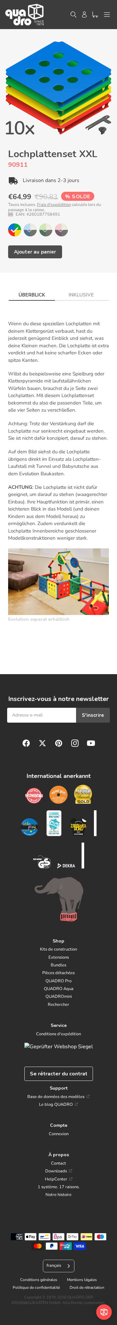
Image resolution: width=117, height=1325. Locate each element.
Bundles (58, 965)
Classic (14, 229)
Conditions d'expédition (58, 1034)
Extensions (58, 957)
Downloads (56, 1171)
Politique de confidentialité (36, 1287)
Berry (61, 229)
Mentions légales (82, 1279)
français (53, 1265)
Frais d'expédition (54, 205)
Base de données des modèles (55, 1097)
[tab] (32, 293)
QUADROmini (59, 996)
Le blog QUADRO (56, 1104)
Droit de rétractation (87, 1287)
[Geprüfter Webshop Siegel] (58, 1046)
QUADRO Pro (59, 981)
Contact (58, 1163)
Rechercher (58, 1004)
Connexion (59, 1134)
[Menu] (107, 14)
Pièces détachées (58, 973)
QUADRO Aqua (58, 989)
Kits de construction (58, 949)
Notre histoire (59, 1195)
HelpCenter (56, 1179)
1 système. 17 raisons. (59, 1187)
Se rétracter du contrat (58, 1073)
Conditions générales (38, 1279)
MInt (45, 229)
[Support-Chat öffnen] (104, 1312)
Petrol (30, 229)
